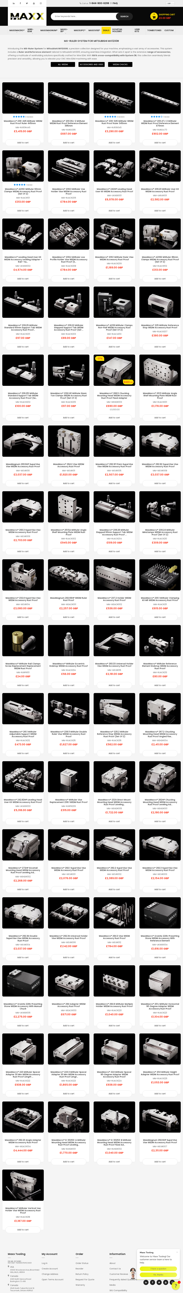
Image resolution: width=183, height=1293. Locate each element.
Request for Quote (85, 1279)
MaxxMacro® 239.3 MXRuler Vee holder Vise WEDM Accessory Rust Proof (68, 191)
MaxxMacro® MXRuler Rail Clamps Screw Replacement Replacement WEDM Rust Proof (23, 666)
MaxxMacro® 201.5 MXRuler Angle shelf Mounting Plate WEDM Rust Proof (160, 395)
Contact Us (115, 1268)
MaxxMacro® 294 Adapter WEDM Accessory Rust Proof (68, 1005)
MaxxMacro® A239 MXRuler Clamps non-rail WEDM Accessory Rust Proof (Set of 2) (114, 327)
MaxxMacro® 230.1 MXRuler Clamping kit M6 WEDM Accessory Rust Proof (160, 599)
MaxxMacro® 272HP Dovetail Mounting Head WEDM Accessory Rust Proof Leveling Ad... (23, 870)
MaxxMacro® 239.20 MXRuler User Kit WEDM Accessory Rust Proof (160, 190)
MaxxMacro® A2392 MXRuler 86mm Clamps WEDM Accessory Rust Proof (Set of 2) (160, 259)
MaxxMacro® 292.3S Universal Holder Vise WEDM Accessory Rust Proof (69, 937)
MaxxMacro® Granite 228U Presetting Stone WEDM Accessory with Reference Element (160, 938)
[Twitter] (27, 3)
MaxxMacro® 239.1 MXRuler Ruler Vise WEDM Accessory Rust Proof (114, 258)
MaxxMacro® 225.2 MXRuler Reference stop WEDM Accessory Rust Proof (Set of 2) (114, 734)
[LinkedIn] (14, 3)
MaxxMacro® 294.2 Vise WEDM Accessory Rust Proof (68, 465)
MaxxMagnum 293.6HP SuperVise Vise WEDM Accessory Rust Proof (23, 465)
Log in (44, 1263)
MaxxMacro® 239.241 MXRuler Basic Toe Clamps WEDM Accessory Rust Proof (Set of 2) (68, 395)
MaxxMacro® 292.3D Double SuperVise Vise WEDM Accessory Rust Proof (23, 938)
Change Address (50, 1274)
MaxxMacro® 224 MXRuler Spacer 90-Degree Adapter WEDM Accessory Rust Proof (114, 1074)
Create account (50, 1268)
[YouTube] (34, 3)
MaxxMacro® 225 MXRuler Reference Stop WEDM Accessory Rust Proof (160, 326)
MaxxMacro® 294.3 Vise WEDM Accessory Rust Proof (114, 937)
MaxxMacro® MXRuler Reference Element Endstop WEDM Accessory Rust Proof (160, 666)
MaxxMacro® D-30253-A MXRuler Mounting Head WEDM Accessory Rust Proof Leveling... (69, 1142)
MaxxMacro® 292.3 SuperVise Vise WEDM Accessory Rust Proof (160, 869)
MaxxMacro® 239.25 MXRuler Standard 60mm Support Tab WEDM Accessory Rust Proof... (23, 327)
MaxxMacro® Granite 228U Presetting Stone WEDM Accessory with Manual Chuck (23, 1006)
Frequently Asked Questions (123, 1279)
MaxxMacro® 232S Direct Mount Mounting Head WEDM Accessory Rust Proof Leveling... (114, 802)
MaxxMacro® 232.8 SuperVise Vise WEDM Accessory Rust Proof (23, 599)
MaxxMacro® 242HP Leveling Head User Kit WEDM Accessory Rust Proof (114, 190)
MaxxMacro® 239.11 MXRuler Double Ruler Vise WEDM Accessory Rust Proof (69, 734)
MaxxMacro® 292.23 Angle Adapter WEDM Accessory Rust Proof (23, 1141)
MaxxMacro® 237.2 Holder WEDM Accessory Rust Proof (114, 599)
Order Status (82, 1263)
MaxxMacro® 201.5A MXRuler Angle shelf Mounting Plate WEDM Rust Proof (68, 532)
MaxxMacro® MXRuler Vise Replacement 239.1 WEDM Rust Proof (68, 800)
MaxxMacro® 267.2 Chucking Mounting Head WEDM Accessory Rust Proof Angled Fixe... (160, 734)
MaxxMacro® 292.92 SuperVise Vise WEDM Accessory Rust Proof (160, 465)
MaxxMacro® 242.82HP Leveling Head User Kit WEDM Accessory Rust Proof (23, 800)
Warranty (80, 1285)
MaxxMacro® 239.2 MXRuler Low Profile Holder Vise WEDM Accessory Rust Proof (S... (68, 259)
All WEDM (63, 64)
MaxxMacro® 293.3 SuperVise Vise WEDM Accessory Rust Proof (23, 531)
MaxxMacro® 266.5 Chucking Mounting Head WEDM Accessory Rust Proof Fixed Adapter (114, 395)
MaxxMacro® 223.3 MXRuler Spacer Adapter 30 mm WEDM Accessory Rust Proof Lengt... (69, 1074)
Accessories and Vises (91, 64)
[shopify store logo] (27, 16)
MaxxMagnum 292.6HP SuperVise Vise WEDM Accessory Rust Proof (160, 1141)
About (113, 1263)
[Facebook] (20, 3)
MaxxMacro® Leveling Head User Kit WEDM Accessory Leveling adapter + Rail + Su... (23, 259)
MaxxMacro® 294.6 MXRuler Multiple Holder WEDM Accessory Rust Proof (114, 1005)
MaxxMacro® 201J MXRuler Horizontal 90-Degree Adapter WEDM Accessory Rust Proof (160, 1006)
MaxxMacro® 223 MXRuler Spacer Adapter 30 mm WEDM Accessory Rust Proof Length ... (23, 1074)
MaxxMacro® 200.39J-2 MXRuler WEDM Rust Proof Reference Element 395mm (68, 123)
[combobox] (91, 16)
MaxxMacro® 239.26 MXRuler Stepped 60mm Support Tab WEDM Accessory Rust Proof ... (114, 532)
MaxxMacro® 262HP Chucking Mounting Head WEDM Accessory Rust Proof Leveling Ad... (160, 802)
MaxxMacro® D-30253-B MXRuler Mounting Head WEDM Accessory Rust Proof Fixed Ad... (114, 1142)
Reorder (79, 1268)
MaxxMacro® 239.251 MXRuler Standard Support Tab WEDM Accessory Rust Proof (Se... (23, 395)
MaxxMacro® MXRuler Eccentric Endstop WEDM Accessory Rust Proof (68, 664)
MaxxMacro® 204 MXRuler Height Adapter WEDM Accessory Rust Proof (160, 1073)
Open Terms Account (52, 1279)
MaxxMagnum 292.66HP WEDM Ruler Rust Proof (68, 599)
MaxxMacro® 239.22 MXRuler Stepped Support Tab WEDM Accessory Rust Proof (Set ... (68, 327)
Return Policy (82, 1274)
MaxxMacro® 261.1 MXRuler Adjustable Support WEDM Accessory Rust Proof (22, 734)
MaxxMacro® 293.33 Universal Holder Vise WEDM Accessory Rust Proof (114, 664)
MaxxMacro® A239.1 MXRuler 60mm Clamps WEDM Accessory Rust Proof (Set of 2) (23, 191)
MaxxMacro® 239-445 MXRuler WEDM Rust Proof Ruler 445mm (23, 122)
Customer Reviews (119, 1274)
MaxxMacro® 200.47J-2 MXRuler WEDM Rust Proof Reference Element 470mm (160, 123)
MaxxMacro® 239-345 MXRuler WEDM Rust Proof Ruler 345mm (114, 122)
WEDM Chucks (120, 64)
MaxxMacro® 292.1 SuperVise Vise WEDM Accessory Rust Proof (68, 869)
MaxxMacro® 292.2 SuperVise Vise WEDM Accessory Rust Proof (114, 869)
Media (113, 1285)
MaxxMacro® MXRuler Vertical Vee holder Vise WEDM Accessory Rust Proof (23, 1210)
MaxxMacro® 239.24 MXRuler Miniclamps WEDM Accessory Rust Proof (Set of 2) (160, 532)
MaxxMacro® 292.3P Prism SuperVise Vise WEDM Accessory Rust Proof (114, 465)
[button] (176, 1286)
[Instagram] (41, 3)
